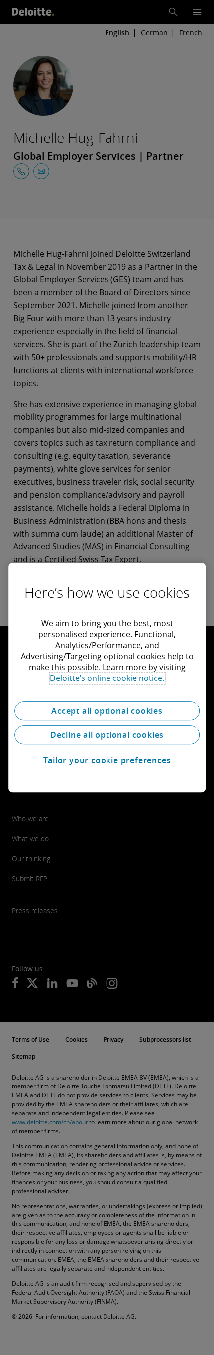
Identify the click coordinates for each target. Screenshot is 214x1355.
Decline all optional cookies (107, 734)
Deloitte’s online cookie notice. (107, 678)
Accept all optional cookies (107, 710)
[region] (107, 677)
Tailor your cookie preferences (107, 760)
